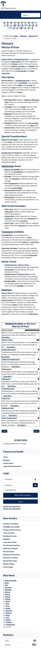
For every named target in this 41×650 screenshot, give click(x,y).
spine (32, 125)
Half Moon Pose (8, 408)
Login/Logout (8, 463)
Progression (32, 255)
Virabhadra (23, 83)
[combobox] (30, 15)
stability (32, 66)
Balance (9, 613)
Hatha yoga (9, 212)
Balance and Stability (12, 169)
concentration (21, 71)
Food (7, 618)
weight (23, 107)
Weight (8, 620)
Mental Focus (9, 197)
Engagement (13, 183)
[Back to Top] (37, 646)
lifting (20, 85)
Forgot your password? (11, 506)
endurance (22, 225)
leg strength (9, 270)
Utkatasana (6, 379)
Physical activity (10, 580)
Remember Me (10, 490)
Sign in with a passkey (22, 495)
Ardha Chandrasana (9, 418)
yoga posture (16, 62)
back (30, 85)
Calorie (7, 597)
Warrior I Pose (23, 265)
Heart (8, 615)
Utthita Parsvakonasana (11, 359)
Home (5, 457)
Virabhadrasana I (11, 265)
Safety (15, 140)
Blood (8, 601)
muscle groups (7, 300)
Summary (7, 289)
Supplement (10, 625)
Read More (6, 337)
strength (21, 66)
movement (32, 219)
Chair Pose (6, 398)
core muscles (33, 123)
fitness (14, 64)
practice (24, 221)
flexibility (20, 286)
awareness (35, 242)
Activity (8, 599)
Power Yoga (9, 223)
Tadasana (27, 100)
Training (9, 622)
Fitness (7, 594)
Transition (8, 107)
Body (7, 583)
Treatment (7, 231)
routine (14, 305)
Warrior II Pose (23, 274)
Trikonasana (6, 369)
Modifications (7, 153)
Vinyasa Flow (9, 216)
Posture (7, 190)
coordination (18, 172)
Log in (20, 502)
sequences (9, 219)
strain (10, 142)
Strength (9, 611)
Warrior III (5, 59)
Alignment (8, 114)
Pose (7, 606)
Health (8, 608)
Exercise (8, 587)
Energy (7, 592)
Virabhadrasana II (11, 274)
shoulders (16, 179)
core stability (17, 188)
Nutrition (8, 590)
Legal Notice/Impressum (12, 466)
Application (8, 166)
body (14, 88)
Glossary (6, 460)
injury (29, 237)
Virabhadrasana (22, 81)
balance (14, 66)
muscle (17, 69)
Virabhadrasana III (20, 59)
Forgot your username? (12, 509)
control (24, 242)
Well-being (33, 314)
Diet (6, 585)
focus (20, 92)
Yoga (7, 604)
